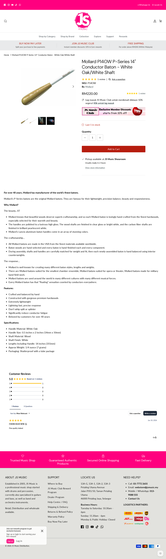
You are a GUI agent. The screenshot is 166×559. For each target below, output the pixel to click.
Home (6, 55)
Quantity (86, 131)
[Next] (73, 86)
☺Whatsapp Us (143, 5)
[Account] (154, 21)
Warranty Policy (56, 516)
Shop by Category (47, 36)
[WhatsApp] (20, 5)
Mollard (89, 86)
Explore (97, 36)
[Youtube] (12, 5)
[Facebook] (5, 5)
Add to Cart (114, 149)
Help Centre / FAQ (57, 502)
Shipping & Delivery (58, 507)
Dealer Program (56, 497)
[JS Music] (83, 21)
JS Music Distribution (20, 546)
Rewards (123, 36)
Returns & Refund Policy (60, 511)
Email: (143, 487)
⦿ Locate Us (157, 5)
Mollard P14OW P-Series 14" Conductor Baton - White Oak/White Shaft (43, 55)
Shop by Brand (67, 36)
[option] (48, 86)
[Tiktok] (16, 5)
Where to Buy (55, 483)
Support (110, 36)
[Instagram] (9, 5)
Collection (84, 36)
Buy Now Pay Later (58, 521)
